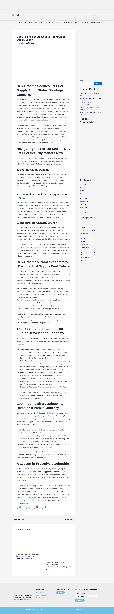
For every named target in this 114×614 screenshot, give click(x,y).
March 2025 (83, 199)
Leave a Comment (51, 567)
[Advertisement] (57, 5)
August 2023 (83, 213)
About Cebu (83, 224)
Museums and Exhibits (86, 250)
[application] (52, 22)
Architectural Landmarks (87, 230)
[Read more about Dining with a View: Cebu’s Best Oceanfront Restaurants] (29, 543)
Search (82, 80)
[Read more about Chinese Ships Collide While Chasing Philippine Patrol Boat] (58, 547)
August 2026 (83, 185)
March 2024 (83, 207)
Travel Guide (83, 260)
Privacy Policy (79, 609)
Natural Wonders (85, 257)
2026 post (82, 222)
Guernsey (82, 241)
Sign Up (80, 600)
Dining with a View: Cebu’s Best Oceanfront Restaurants (28, 555)
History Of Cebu (84, 247)
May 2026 (82, 193)
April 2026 (83, 196)
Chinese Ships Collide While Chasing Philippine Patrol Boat (56, 563)
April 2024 (83, 204)
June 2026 (83, 190)
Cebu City (19, 559)
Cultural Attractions (85, 239)
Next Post (70, 519)
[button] (18, 15)
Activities (82, 227)
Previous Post (18, 519)
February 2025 (84, 201)
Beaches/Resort (84, 233)
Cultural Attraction (41, 595)
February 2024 (84, 210)
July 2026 (82, 187)
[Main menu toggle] (12, 15)
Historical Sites (84, 244)
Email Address (80, 593)
